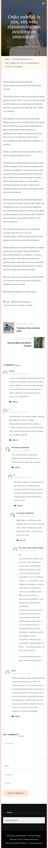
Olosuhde (29, 305)
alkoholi (14, 302)
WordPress (23, 843)
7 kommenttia (36, 47)
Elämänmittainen (24, 302)
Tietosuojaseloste (36, 843)
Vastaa (15, 402)
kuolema (21, 305)
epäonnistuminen (10, 305)
